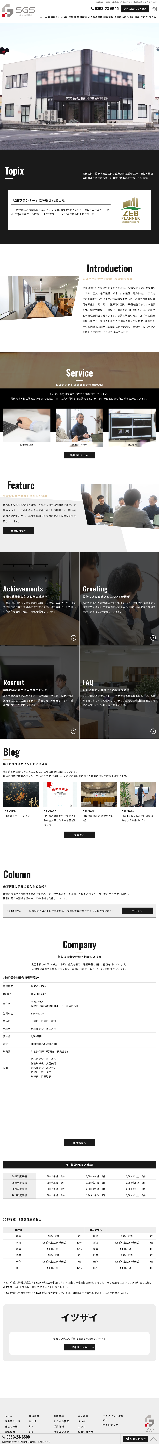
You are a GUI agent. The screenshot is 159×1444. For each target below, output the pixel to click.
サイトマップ (110, 1424)
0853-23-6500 (38, 986)
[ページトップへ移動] (153, 1439)
